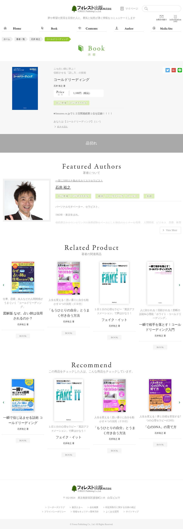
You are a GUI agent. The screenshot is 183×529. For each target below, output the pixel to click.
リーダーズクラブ (56, 507)
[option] (23, 300)
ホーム (7, 39)
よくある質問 (112, 511)
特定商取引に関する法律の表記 (120, 507)
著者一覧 (20, 39)
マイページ (131, 8)
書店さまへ (77, 507)
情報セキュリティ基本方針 (86, 511)
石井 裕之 (35, 39)
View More (171, 230)
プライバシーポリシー (55, 511)
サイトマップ (132, 511)
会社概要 (94, 507)
